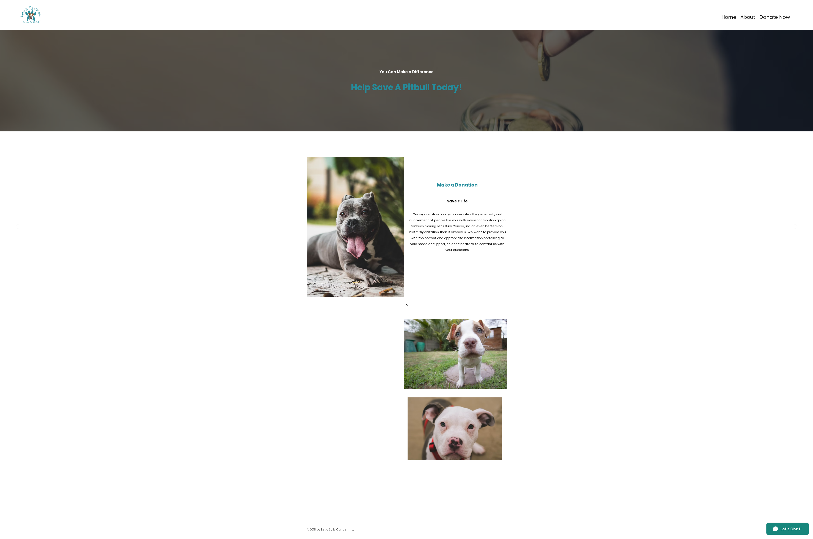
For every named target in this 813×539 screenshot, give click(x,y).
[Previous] (17, 226)
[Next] (795, 226)
